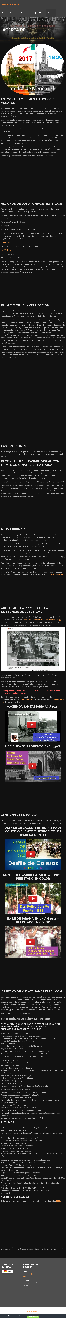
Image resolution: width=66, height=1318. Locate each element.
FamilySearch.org (9, 242)
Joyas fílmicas (40, 13)
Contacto (61, 13)
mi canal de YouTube (55, 574)
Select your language (9, 13)
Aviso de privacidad (33, 1311)
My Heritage (6, 250)
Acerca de (51, 13)
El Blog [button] (59, 1201)
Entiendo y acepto (33, 1316)
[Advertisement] (33, 180)
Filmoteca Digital (26, 13)
